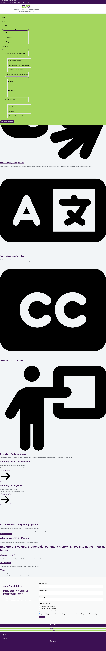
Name (43, 583)
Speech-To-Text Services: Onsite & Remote (17, 74)
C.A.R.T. (11, 81)
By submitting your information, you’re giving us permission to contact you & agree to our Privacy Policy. (71, 614)
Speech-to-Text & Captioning (12, 360)
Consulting (11, 106)
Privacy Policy (53, 640)
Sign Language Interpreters (12, 163)
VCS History (9, 37)
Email (43, 590)
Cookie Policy (53, 641)
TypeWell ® (11, 90)
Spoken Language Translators (13, 256)
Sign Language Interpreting (15, 60)
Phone (43, 597)
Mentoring (11, 111)
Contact (4, 21)
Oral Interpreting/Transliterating (16, 69)
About (3, 25)
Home (3, 17)
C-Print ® (11, 86)
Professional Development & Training (17, 115)
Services (4, 46)
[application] (6, 26)
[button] (1, 519)
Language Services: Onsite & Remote (15, 53)
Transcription (12, 95)
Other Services (10, 99)
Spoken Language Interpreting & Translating (19, 65)
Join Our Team (4, 124)
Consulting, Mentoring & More (13, 454)
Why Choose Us (10, 33)
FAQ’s (8, 42)
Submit (41, 617)
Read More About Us (6, 533)
